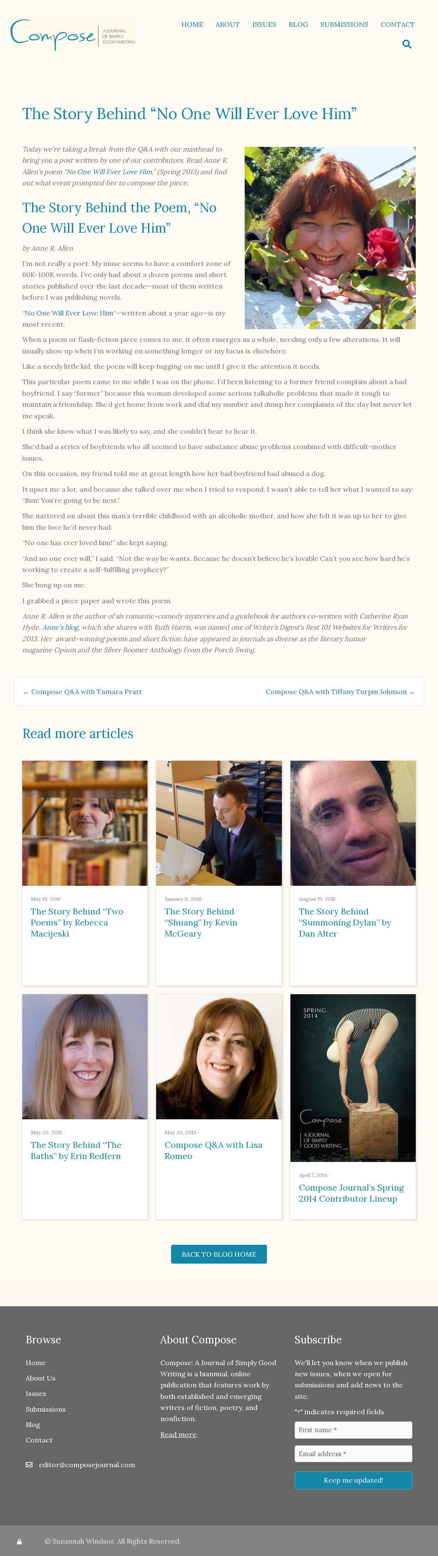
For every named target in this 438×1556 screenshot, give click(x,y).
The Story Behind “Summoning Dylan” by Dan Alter (345, 922)
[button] (409, 44)
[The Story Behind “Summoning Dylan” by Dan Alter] (353, 822)
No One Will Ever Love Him (109, 171)
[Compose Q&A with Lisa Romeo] (218, 1056)
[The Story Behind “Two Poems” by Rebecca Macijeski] (85, 822)
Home (192, 24)
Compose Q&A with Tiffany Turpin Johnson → (340, 691)
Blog (298, 24)
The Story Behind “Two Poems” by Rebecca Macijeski (77, 922)
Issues (264, 24)
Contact (398, 24)
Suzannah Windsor (83, 1541)
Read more (178, 1434)
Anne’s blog (60, 627)
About (228, 24)
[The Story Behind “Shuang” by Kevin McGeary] (218, 822)
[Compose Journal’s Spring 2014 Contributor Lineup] (353, 1077)
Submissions (344, 24)
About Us (41, 1378)
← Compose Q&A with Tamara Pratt (82, 691)
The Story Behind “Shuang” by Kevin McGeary (201, 922)
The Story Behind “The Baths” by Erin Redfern (76, 1150)
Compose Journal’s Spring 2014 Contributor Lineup (351, 1193)
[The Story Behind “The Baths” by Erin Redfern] (85, 1056)
